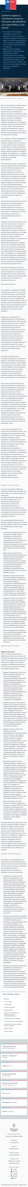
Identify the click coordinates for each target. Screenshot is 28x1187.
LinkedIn (15, 1176)
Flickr (15, 1178)
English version (23, 1185)
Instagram (15, 1174)
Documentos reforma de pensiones (13, 1021)
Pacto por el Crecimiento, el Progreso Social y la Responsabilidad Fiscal (11, 1014)
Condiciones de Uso (14, 1163)
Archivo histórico (8, 1031)
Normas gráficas (8, 1028)
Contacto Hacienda (14, 1155)
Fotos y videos (8, 1001)
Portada (3, 98)
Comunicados (8, 1004)
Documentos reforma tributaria (12, 1018)
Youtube (15, 1171)
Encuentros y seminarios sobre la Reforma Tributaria (13, 1024)
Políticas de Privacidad (14, 1161)
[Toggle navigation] (20, 2)
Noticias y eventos (12, 98)
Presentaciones (8, 1010)
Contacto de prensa (9, 1007)
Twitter (15, 1169)
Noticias (21, 98)
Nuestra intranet (14, 1148)
